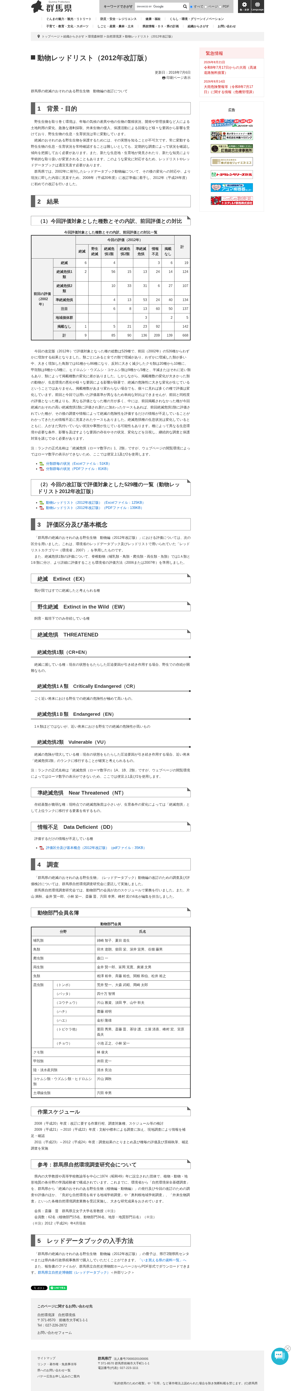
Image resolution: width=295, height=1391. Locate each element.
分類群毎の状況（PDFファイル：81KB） (78, 469)
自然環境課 (114, 36)
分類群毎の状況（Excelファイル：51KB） (79, 463)
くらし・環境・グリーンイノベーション (197, 18)
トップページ (51, 36)
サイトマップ (46, 1358)
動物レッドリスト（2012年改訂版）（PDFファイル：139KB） (95, 508)
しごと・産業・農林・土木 (115, 26)
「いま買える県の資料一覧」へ (162, 1260)
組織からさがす (198, 26)
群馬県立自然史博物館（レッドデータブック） (74, 1272)
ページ (213, 6)
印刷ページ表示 (179, 77)
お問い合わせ (227, 26)
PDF (226, 6)
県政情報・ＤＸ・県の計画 (161, 26)
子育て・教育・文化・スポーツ (67, 26)
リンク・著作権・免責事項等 (57, 1364)
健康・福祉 (153, 18)
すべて (198, 6)
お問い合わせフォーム (54, 1332)
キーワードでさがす (118, 6)
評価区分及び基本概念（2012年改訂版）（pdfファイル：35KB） (96, 848)
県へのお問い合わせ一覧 (54, 1370)
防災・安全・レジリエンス (118, 18)
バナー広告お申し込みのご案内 (58, 1376)
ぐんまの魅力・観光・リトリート (69, 18)
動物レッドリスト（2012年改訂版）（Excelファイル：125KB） (96, 502)
